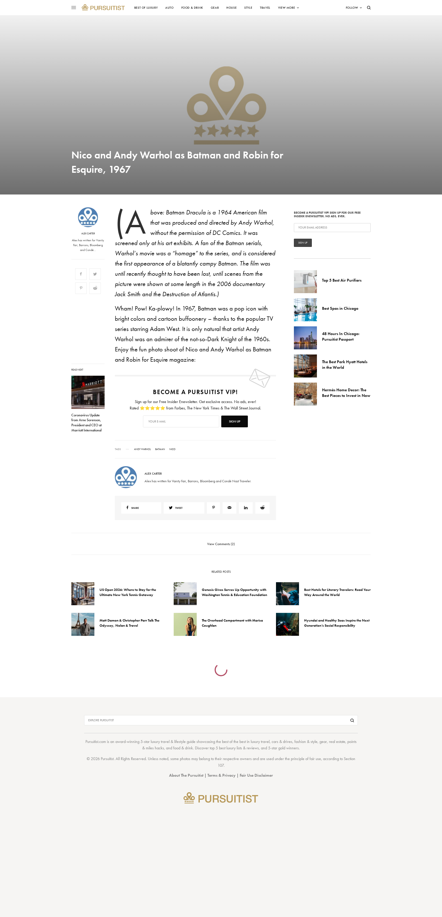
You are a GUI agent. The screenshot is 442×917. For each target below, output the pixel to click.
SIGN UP (271, 486)
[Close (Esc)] (313, 408)
